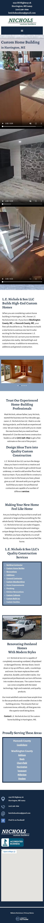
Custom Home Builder (15, 568)
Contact (7, 716)
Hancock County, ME (24, 323)
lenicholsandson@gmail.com (22, 12)
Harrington (22, 767)
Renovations (11, 572)
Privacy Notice (29, 913)
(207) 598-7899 (22, 9)
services (25, 491)
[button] (22, 30)
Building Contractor (14, 565)
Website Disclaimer (16, 913)
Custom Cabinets (13, 595)
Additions (10, 575)
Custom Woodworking (15, 582)
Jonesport (22, 771)
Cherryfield (22, 763)
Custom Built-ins (13, 599)
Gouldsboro (22, 745)
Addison (22, 755)
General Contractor (14, 579)
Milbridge (22, 775)
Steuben (22, 779)
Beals (22, 759)
